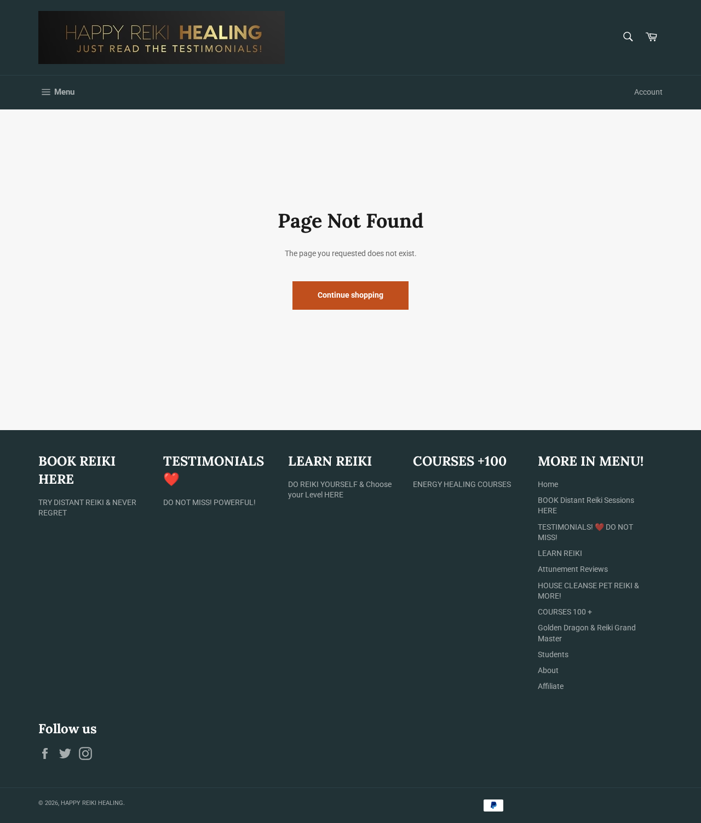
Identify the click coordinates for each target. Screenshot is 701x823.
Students (553, 654)
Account (648, 92)
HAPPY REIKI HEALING (92, 803)
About (548, 670)
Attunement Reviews (573, 569)
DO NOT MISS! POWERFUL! (209, 502)
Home (548, 484)
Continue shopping (350, 295)
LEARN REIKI (560, 553)
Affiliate (551, 686)
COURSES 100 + (565, 611)
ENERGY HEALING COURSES (462, 484)
